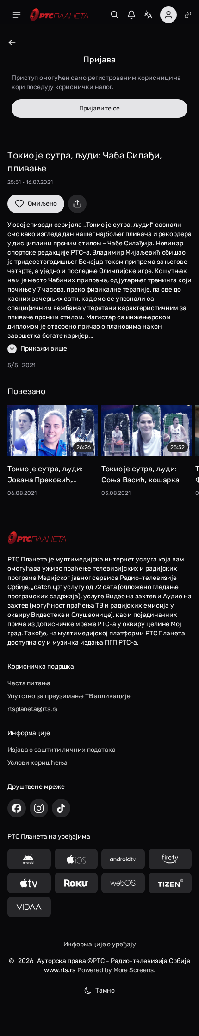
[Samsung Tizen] (170, 883)
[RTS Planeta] (59, 15)
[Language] (148, 14)
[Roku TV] (76, 883)
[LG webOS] (123, 883)
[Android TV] (123, 859)
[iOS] (76, 859)
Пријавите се (99, 108)
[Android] (29, 859)
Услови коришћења (37, 763)
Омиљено (42, 203)
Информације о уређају (99, 944)
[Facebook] (16, 808)
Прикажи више (43, 349)
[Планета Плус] (188, 14)
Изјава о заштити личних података (61, 750)
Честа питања (28, 683)
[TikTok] (61, 808)
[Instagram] (39, 808)
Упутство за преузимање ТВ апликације (68, 696)
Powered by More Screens (115, 970)
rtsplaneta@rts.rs (32, 709)
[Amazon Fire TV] (170, 859)
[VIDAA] (29, 907)
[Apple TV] (29, 883)
